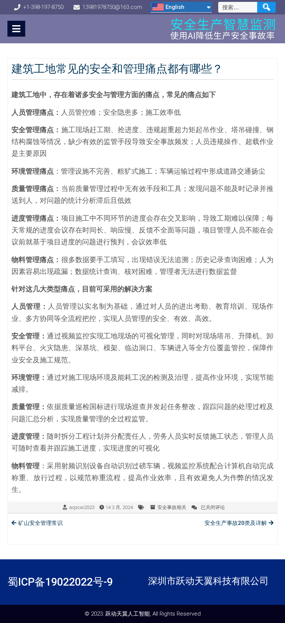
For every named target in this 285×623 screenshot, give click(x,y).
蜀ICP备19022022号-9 (60, 582)
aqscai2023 (81, 507)
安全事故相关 (171, 507)
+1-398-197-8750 (43, 7)
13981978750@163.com (112, 7)
